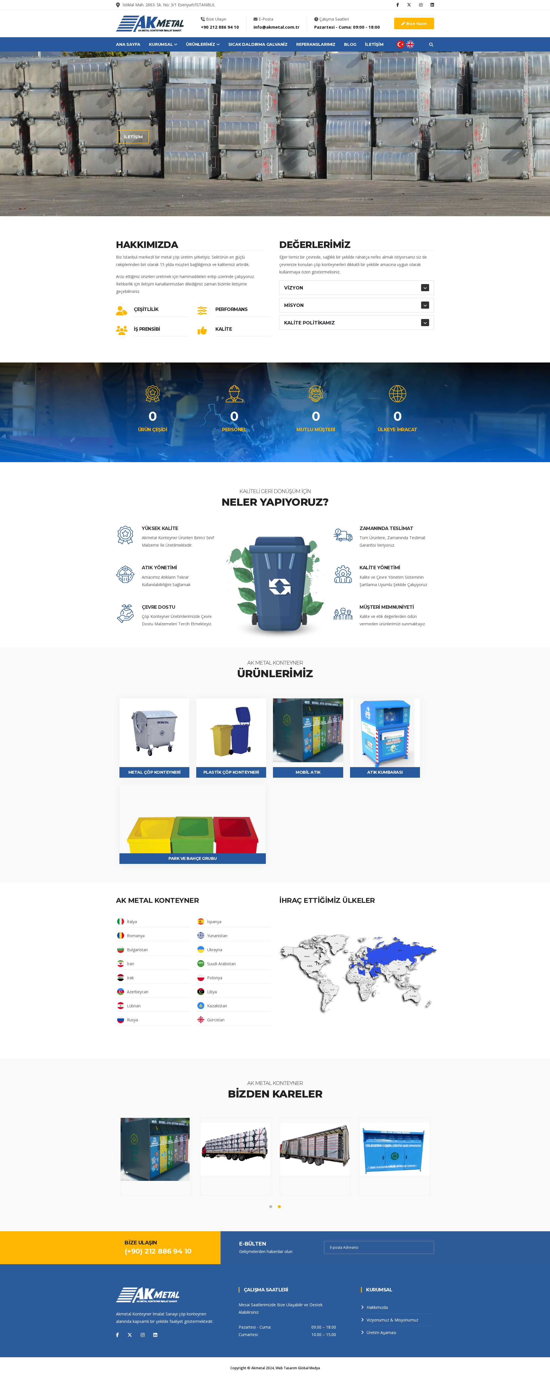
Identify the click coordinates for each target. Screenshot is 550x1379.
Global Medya (309, 1368)
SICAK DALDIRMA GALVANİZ (258, 44)
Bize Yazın (416, 23)
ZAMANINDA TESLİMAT (386, 528)
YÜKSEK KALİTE (160, 528)
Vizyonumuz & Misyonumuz (392, 1320)
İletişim (133, 164)
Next (438, 1160)
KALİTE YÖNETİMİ (380, 567)
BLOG (350, 44)
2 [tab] (271, 196)
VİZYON (293, 288)
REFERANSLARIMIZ (315, 44)
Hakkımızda (377, 1307)
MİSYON (294, 305)
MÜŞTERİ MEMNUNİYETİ (387, 607)
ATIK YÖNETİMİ (159, 567)
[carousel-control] (66, 134)
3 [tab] (279, 196)
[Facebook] (117, 1335)
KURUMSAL (161, 44)
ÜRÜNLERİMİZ (201, 44)
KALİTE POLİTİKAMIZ (309, 323)
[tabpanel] (275, 134)
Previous (112, 1160)
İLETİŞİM (374, 44)
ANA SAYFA (128, 44)
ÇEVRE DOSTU (158, 607)
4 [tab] (288, 196)
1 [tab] (262, 196)
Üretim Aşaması (381, 1332)
